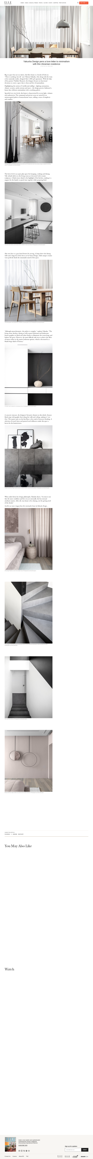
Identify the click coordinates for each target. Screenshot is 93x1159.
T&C (27, 1156)
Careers (15, 1156)
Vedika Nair (50, 66)
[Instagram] (19, 1151)
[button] (8, 834)
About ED (21, 1156)
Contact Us (7, 1156)
